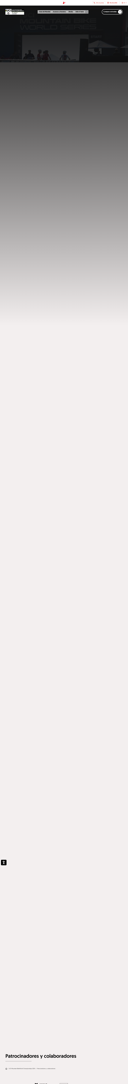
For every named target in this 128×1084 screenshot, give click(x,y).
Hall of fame (80, 12)
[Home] (64, 3)
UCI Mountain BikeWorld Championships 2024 (22, 1068)
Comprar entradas (110, 12)
